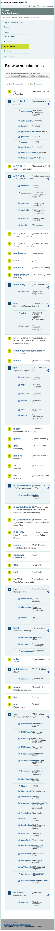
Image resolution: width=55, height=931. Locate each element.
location (24, 126)
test (15, 697)
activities (25, 186)
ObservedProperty (26, 797)
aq (14, 91)
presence (25, 137)
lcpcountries (26, 599)
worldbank (19, 892)
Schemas (7, 41)
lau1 (15, 565)
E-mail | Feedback (11, 922)
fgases (17, 429)
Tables (6, 32)
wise (15, 714)
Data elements (10, 37)
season (24, 142)
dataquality (19, 284)
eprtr (15, 303)
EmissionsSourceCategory (26, 771)
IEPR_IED (18, 532)
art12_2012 (19, 101)
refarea (24, 401)
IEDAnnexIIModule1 (22, 485)
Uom (23, 818)
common (18, 267)
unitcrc (24, 415)
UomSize (25, 833)
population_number (26, 131)
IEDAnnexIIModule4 (22, 519)
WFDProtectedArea (26, 854)
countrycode (26, 111)
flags (23, 385)
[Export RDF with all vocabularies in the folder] (48, 104)
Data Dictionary (24, 17)
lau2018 (17, 579)
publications (20, 669)
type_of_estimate (26, 153)
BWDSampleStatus (26, 739)
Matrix (24, 786)
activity (24, 313)
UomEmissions (26, 825)
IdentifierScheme (26, 779)
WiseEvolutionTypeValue (26, 874)
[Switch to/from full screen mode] (38, 6)
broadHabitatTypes (26, 637)
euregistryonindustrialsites (22, 351)
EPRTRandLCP (21, 338)
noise (16, 659)
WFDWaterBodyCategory (26, 867)
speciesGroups (26, 651)
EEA (15, 2)
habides (17, 456)
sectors (24, 618)
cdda (16, 260)
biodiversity (19, 253)
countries (25, 203)
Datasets (7, 27)
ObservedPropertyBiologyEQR (26, 803)
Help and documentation (13, 22)
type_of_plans (26, 158)
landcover (18, 555)
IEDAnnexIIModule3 (22, 507)
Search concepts (36, 84)
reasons (24, 218)
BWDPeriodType (26, 732)
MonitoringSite (26, 791)
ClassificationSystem (26, 754)
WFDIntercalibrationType (26, 845)
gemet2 (17, 439)
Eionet (14, 17)
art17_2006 (19, 176)
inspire (17, 545)
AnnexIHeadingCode (26, 495)
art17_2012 (19, 233)
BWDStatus (26, 747)
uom (15, 704)
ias (14, 465)
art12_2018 (19, 166)
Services (7, 51)
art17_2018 (19, 243)
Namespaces (9, 56)
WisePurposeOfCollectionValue (26, 881)
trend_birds (26, 147)
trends (24, 225)
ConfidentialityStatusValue (26, 761)
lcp (15, 589)
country (24, 902)
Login (33, 6)
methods (25, 210)
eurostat (17, 360)
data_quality (26, 121)
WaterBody (26, 840)
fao (15, 368)
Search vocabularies (16, 84)
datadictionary (21, 275)
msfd (16, 628)
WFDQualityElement (26, 861)
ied (15, 475)
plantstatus (26, 607)
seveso (17, 687)
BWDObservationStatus (26, 724)
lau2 (15, 572)
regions (24, 644)
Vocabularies (9, 46)
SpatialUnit (26, 813)
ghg (15, 446)
